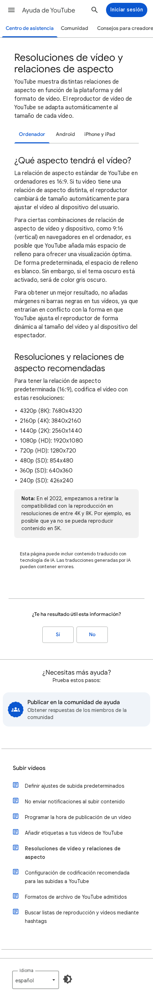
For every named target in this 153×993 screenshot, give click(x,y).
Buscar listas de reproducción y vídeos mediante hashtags (82, 916)
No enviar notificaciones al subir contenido (75, 801)
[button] (11, 10)
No (92, 635)
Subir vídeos (29, 768)
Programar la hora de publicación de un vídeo (78, 817)
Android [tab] (65, 134)
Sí (58, 635)
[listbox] (35, 980)
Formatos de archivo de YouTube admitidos (76, 897)
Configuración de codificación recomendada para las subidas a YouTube (77, 877)
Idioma (26, 970)
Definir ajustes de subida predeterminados (74, 786)
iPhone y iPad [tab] (99, 134)
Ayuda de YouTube (48, 10)
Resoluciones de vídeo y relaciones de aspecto (73, 852)
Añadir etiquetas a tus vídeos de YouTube (74, 833)
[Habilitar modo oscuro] (67, 979)
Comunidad (74, 28)
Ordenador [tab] (32, 134)
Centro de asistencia (30, 28)
